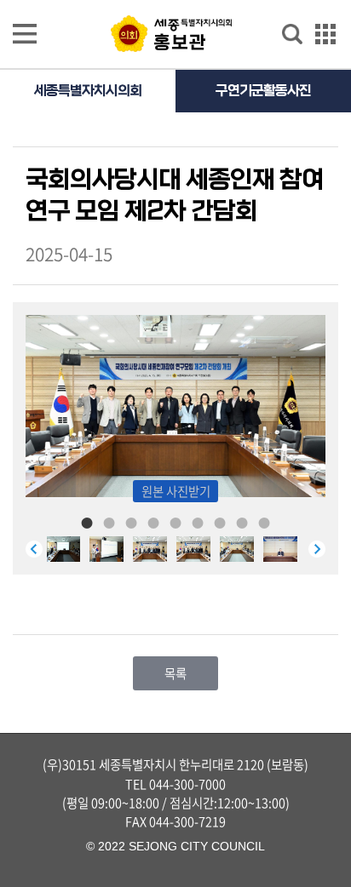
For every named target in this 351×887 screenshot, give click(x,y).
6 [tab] (197, 521)
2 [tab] (109, 521)
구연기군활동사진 (263, 91)
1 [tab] (86, 521)
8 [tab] (241, 521)
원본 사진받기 (175, 491)
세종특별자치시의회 (87, 91)
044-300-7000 (187, 784)
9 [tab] (264, 521)
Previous (34, 549)
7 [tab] (219, 521)
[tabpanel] (198, 549)
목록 (175, 673)
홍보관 (180, 42)
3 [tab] (131, 521)
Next (316, 549)
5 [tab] (175, 521)
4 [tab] (153, 521)
